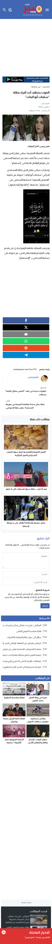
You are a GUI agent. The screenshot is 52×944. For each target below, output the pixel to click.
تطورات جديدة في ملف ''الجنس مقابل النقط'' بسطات (25, 391)
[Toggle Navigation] (48, 9)
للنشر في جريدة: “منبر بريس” (37, 937)
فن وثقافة (35, 87)
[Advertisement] (26, 46)
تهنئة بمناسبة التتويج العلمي (17, 927)
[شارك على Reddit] (26, 348)
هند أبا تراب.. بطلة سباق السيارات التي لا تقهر (26, 489)
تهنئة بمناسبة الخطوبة (14, 697)
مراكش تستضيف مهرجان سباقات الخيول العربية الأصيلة (38, 721)
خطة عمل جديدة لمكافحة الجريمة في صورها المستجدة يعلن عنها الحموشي (25, 404)
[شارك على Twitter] (26, 327)
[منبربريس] (44, 378)
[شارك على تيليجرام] (26, 355)
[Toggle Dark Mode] (10, 9)
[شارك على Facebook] (26, 320)
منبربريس (45, 103)
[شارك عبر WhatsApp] (26, 341)
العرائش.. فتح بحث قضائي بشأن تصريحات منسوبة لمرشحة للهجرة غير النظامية (17, 919)
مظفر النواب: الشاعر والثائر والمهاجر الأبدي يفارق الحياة (38, 742)
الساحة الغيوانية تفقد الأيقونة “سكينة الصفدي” (14, 742)
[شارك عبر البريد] (26, 334)
